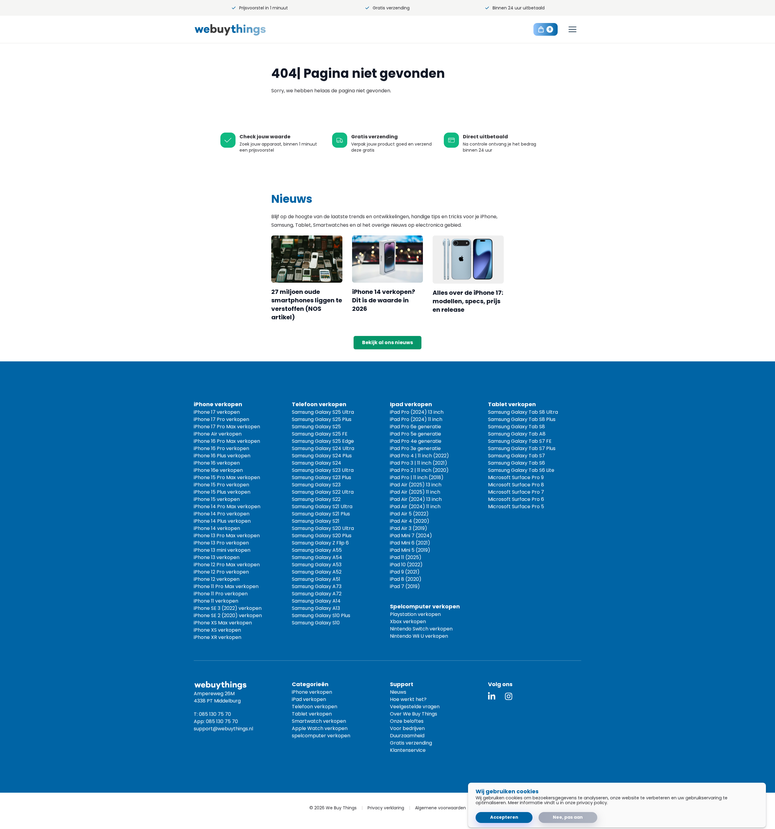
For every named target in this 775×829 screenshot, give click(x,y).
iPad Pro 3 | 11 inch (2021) (418, 462)
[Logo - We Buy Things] (242, 29)
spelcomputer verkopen (321, 735)
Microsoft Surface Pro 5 (516, 506)
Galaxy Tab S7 (516, 455)
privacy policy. (592, 803)
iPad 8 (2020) (405, 579)
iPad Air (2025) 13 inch (415, 484)
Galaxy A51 (316, 579)
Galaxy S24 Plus (322, 455)
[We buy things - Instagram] (508, 696)
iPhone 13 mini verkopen (222, 550)
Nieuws (398, 692)
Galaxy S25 (316, 426)
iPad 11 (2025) (405, 557)
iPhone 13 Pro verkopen (221, 542)
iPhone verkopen (312, 692)
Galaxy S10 (316, 622)
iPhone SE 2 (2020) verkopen (228, 615)
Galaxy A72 (316, 593)
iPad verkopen (309, 699)
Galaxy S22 (316, 499)
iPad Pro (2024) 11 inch (416, 419)
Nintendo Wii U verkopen (419, 636)
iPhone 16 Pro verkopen (221, 448)
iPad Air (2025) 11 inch (415, 492)
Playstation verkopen (415, 614)
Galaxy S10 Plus (321, 615)
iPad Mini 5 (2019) (410, 550)
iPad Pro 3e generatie (415, 448)
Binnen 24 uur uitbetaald (519, 8)
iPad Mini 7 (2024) (411, 535)
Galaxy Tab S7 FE (520, 441)
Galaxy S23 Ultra (323, 470)
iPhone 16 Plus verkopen (222, 455)
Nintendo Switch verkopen (421, 628)
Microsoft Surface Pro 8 (516, 484)
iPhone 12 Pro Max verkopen (227, 564)
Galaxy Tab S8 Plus (522, 419)
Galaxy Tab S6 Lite (521, 470)
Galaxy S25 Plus (321, 419)
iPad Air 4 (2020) (409, 521)
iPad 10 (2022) (406, 564)
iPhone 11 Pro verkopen (221, 593)
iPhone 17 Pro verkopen (221, 419)
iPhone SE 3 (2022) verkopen (228, 608)
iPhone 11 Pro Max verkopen (226, 586)
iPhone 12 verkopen (216, 579)
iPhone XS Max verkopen (223, 622)
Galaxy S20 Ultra (323, 528)
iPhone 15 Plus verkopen (222, 492)
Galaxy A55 (317, 550)
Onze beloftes (407, 721)
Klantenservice (408, 750)
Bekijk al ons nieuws (387, 342)
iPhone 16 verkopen (217, 462)
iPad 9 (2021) (405, 571)
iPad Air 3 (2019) (408, 528)
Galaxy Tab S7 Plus (522, 448)
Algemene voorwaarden (440, 808)
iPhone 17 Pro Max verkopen (227, 426)
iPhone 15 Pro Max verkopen (227, 477)
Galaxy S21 (315, 521)
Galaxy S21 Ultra (322, 506)
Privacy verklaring (386, 808)
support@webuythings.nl (223, 728)
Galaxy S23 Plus (321, 477)
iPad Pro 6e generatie (415, 426)
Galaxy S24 (316, 462)
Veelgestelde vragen (415, 706)
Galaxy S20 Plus (321, 535)
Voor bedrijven (407, 728)
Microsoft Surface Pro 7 (516, 492)
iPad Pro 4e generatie (415, 441)
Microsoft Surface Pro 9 (516, 477)
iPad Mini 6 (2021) (410, 542)
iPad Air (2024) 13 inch (416, 499)
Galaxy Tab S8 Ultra (523, 412)
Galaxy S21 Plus (321, 513)
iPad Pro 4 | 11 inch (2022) (419, 455)
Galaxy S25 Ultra (323, 412)
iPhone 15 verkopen (217, 499)
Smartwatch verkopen (319, 721)
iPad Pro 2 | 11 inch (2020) (419, 470)
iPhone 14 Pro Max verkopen (227, 506)
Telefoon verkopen (314, 706)
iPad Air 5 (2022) (409, 513)
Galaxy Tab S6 (516, 462)
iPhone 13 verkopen (216, 557)
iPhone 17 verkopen (217, 412)
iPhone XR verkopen (217, 637)
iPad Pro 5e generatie (415, 433)
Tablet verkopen (312, 713)
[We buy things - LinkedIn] (491, 696)
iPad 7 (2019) (405, 586)
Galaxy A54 (317, 557)
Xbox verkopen (408, 621)
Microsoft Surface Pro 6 (516, 499)
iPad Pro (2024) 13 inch (417, 412)
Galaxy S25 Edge (323, 441)
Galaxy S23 (316, 484)
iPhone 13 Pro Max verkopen (227, 535)
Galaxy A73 (316, 586)
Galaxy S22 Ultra (323, 492)
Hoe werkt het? (408, 699)
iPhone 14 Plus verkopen (222, 521)
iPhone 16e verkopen (218, 470)
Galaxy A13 (316, 608)
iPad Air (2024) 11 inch (415, 506)
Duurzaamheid (407, 735)
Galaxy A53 (316, 564)
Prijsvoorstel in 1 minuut (263, 8)
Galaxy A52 (316, 571)
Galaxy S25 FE (320, 433)
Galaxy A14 (316, 600)
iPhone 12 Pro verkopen (221, 571)
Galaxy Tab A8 (517, 433)
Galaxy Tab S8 (516, 426)
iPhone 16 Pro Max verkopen (227, 441)
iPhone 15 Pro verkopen (221, 484)
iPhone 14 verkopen (217, 528)
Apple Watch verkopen (320, 728)
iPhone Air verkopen (218, 433)
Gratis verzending (391, 8)
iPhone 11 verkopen (216, 600)
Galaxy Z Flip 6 (320, 542)
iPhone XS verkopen (217, 630)
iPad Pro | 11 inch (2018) (417, 477)
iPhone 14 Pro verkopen (221, 513)
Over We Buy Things (413, 713)
